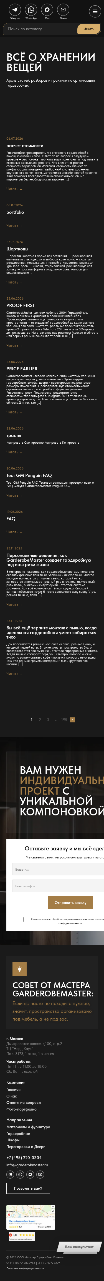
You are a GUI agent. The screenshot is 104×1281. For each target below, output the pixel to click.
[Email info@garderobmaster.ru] (40, 1175)
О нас (11, 1096)
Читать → (14, 189)
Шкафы (12, 1140)
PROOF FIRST (20, 305)
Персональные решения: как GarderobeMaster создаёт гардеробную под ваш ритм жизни (48, 560)
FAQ (11, 518)
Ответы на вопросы (23, 1103)
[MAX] (30, 1175)
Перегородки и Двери (25, 1147)
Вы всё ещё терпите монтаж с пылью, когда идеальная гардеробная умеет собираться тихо (51, 632)
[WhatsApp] (20, 1175)
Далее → (72, 719)
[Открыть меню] (95, 11)
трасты (13, 435)
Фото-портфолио (21, 1109)
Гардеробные (18, 1134)
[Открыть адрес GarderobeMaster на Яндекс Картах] (30, 1217)
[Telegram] (10, 1175)
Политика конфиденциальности (25, 1268)
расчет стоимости (24, 145)
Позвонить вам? (28, 1188)
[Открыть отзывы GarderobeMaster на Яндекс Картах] (30, 1236)
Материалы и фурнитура (28, 1127)
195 (64, 720)
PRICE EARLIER (21, 368)
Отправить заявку (71, 902)
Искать (88, 29)
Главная (13, 1089)
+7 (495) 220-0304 (24, 1157)
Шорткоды (17, 249)
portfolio (15, 212)
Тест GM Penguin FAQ (29, 475)
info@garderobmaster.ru (27, 1165)
